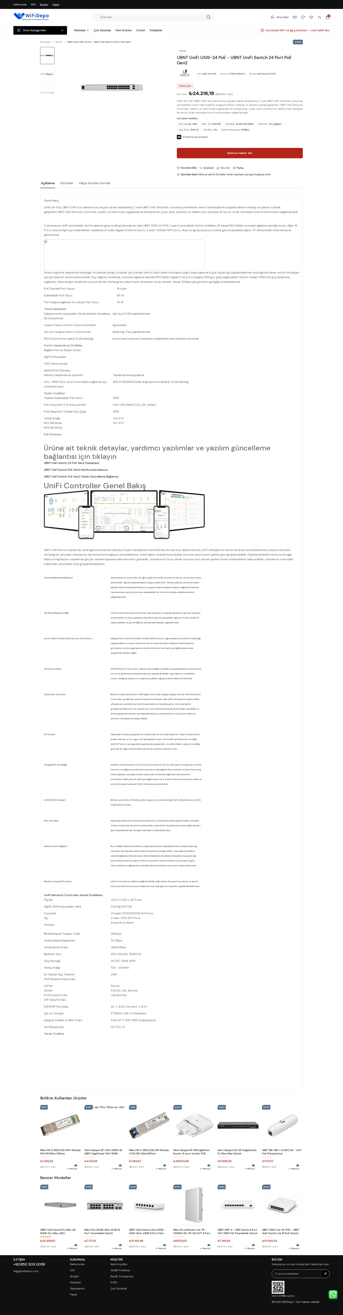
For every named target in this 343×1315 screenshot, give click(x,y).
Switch (58, 42)
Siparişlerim (77, 1288)
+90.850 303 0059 (29, 1264)
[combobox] (152, 17)
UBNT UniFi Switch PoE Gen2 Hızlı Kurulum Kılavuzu (76, 470)
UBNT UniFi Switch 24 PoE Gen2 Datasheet (71, 463)
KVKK (113, 1282)
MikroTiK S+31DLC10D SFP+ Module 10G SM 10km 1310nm (60, 1152)
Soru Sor (225, 167)
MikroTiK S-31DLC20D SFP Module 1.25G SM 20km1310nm (149, 1152)
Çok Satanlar (118, 1288)
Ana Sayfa (45, 42)
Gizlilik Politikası (120, 1270)
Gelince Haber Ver (240, 153)
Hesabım (75, 1282)
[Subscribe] (325, 1273)
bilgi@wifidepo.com (25, 1271)
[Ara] (208, 17)
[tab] (47, 183)
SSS (33, 4)
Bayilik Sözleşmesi (121, 1276)
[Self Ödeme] (295, 17)
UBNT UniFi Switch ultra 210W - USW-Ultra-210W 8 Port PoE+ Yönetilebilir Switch (147, 1231)
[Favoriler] (311, 17)
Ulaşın (56, 4)
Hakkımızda (20, 4)
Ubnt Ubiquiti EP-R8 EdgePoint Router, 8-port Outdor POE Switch (191, 1152)
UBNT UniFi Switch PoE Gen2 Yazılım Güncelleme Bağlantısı (81, 476)
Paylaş (240, 167)
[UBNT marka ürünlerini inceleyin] (185, 73)
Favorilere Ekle (189, 167)
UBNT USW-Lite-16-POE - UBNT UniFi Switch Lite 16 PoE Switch (280, 1231)
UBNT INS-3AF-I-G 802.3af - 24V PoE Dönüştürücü (281, 1152)
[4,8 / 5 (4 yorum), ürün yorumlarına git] (45, 1237)
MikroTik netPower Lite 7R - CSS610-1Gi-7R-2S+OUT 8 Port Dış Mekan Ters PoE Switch (191, 1231)
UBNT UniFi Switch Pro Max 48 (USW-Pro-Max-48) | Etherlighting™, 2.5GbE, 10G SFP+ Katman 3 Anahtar (59, 1231)
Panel (73, 1294)
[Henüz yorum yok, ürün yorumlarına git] (45, 1157)
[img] (75, 1165)
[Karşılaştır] (319, 17)
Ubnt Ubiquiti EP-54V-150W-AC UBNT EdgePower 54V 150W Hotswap (103, 1152)
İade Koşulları (118, 1264)
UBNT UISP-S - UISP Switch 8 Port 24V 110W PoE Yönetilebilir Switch (237, 1231)
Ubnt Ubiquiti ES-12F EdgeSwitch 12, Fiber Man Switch (237, 1152)
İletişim (44, 4)
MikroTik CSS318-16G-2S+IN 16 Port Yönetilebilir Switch (102, 1231)
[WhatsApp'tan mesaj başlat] (333, 1294)
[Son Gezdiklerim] (303, 17)
